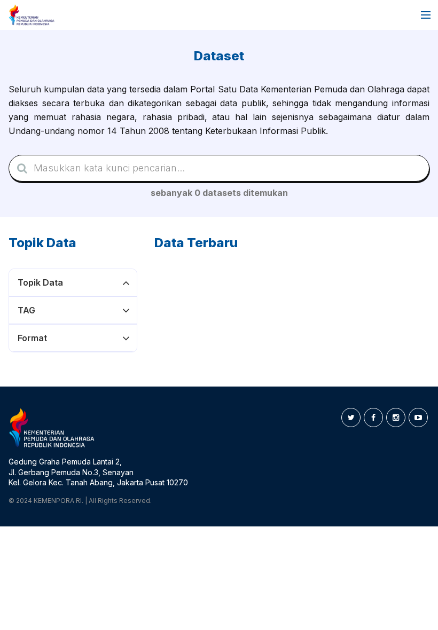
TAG (26, 310)
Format (32, 338)
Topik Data (40, 282)
